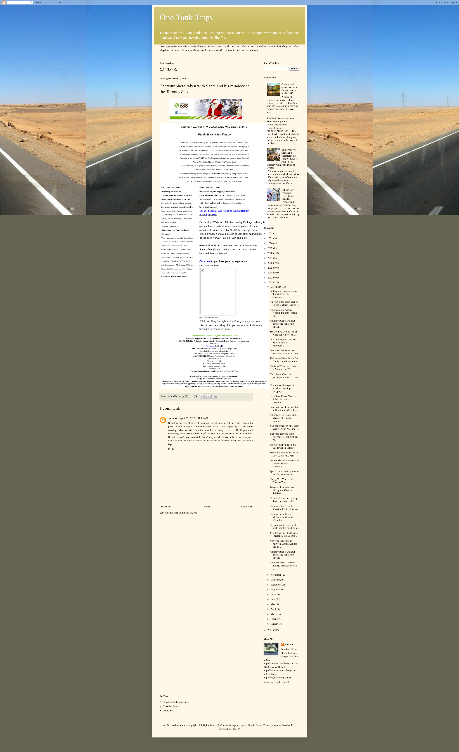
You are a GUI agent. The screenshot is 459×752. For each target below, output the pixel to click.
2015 (270, 267)
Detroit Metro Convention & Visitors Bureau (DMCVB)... (284, 463)
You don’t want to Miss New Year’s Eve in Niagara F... (284, 427)
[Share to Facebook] (212, 397)
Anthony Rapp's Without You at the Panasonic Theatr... (282, 323)
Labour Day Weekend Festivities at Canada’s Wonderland (287, 195)
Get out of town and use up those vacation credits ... (283, 499)
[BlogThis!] (205, 397)
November (276, 574)
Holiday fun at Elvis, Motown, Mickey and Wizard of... (282, 517)
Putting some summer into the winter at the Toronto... (283, 294)
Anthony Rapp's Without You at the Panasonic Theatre (282, 554)
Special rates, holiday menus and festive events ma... (284, 473)
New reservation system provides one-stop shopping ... (282, 388)
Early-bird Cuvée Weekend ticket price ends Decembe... (283, 399)
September (276, 584)
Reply (171, 449)
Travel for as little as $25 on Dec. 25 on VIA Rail (284, 454)
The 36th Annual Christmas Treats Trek (177, 195)
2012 (270, 282)
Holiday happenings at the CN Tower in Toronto (283, 446)
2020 (270, 243)
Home (207, 506)
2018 (270, 253)
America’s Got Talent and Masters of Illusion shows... (283, 418)
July (273, 594)
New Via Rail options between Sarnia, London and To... (283, 544)
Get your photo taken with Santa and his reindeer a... (284, 526)
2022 (270, 233)
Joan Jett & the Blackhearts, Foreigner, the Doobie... (284, 534)
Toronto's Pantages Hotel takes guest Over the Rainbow (282, 490)
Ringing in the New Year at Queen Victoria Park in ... (284, 303)
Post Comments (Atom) (186, 512)
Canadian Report (171, 706)
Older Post (246, 506)
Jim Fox (289, 644)
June (273, 599)
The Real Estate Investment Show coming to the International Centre (281, 121)
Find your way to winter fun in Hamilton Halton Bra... (284, 408)
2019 (270, 248)
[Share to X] (208, 397)
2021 (270, 238)
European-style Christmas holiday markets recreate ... (283, 565)
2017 (270, 258)
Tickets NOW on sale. (179, 276)
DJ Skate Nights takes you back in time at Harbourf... (283, 342)
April (274, 609)
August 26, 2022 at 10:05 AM (193, 418)
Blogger (236, 728)
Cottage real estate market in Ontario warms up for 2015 (289, 89)
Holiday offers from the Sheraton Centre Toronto (284, 507)
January (275, 623)
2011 (270, 630)
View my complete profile (277, 682)
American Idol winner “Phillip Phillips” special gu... (283, 313)
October (275, 579)
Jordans (172, 418)
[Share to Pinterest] (215, 397)
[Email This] (202, 397)
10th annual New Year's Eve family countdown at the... (284, 360)
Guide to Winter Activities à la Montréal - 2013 (284, 368)
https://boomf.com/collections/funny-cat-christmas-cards (205, 437)
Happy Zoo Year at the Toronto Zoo (281, 480)
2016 (270, 262)
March (274, 614)
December (276, 286)
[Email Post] (195, 396)
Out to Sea (168, 710)
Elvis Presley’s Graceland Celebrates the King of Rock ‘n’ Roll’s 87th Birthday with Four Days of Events (283, 158)
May (273, 604)
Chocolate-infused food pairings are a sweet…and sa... (284, 377)
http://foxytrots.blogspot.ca (176, 702)
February (275, 618)
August (274, 589)
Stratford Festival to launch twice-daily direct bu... (283, 333)
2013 (270, 277)
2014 (270, 272)
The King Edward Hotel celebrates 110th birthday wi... (284, 436)
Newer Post (166, 506)
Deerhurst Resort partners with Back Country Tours (284, 352)
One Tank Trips (186, 17)
